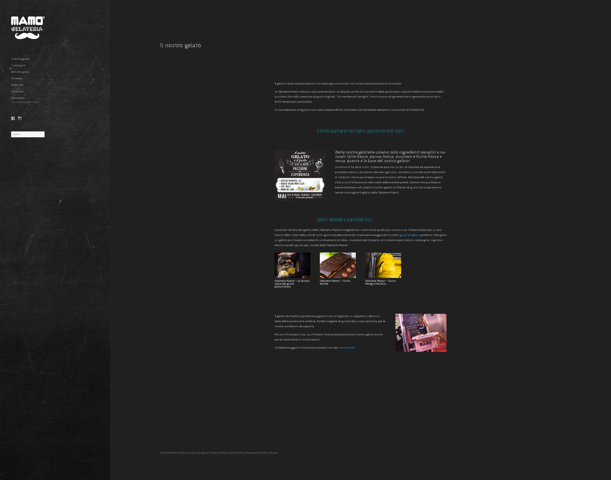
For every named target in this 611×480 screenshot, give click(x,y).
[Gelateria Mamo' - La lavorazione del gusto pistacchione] (292, 277)
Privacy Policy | (220, 452)
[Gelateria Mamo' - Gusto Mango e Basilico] (383, 277)
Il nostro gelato (20, 58)
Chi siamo (16, 78)
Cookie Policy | (238, 452)
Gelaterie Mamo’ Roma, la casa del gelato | (185, 452)
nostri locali (346, 348)
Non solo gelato (20, 72)
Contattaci (17, 91)
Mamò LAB (17, 85)
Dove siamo (25, 100)
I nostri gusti (18, 65)
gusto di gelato (410, 235)
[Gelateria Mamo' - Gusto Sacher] (338, 277)
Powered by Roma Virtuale (262, 452)
